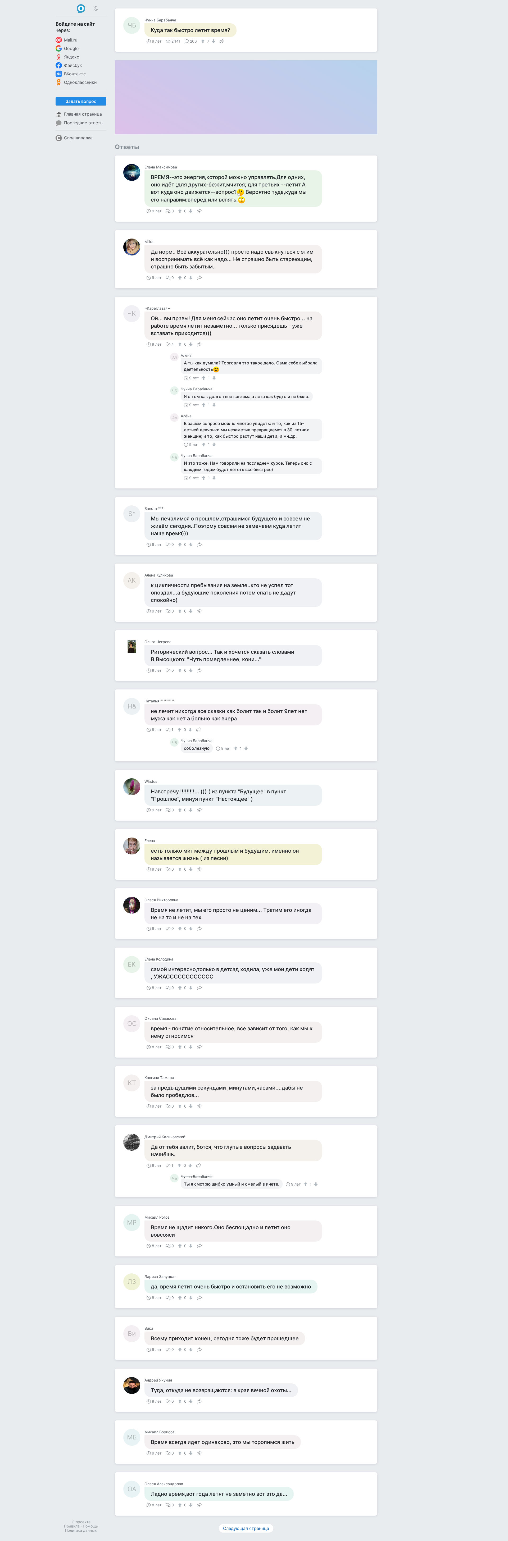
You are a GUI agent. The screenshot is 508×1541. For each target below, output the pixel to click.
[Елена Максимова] (133, 172)
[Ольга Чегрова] (133, 647)
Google (71, 48)
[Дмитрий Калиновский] (133, 1142)
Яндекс (71, 57)
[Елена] (133, 846)
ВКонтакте (75, 73)
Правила (72, 1526)
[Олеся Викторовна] (133, 905)
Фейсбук (73, 65)
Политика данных (81, 1530)
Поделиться (221, 40)
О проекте (81, 1522)
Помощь (90, 1526)
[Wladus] (133, 786)
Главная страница (83, 114)
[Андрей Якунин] (133, 1385)
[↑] (203, 41)
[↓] (212, 41)
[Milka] (133, 247)
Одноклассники (80, 82)
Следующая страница (246, 1528)
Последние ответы (83, 122)
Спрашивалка (78, 137)
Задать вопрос (81, 101)
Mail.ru (70, 40)
